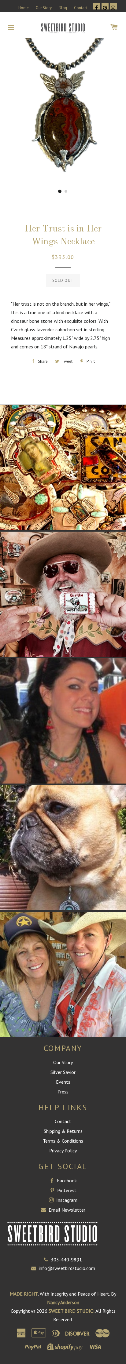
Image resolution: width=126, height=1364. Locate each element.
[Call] (47, 1260)
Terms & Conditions (63, 1141)
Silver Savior (63, 1072)
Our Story (44, 7)
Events (63, 1082)
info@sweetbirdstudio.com (67, 1268)
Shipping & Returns (63, 1131)
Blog (63, 7)
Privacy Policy (63, 1151)
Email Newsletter (66, 1210)
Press (63, 1092)
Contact (80, 7)
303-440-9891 (66, 1260)
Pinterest (66, 1190)
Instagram (66, 1200)
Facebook (66, 1180)
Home (23, 7)
